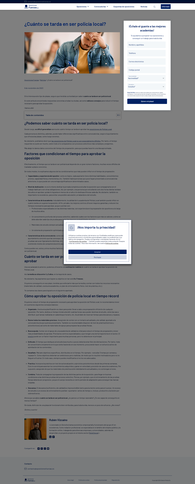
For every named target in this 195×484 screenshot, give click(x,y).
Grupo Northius (131, 92)
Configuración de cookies (78, 241)
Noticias (144, 6)
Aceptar (97, 252)
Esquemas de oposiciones (124, 6)
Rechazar (97, 257)
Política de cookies (111, 243)
